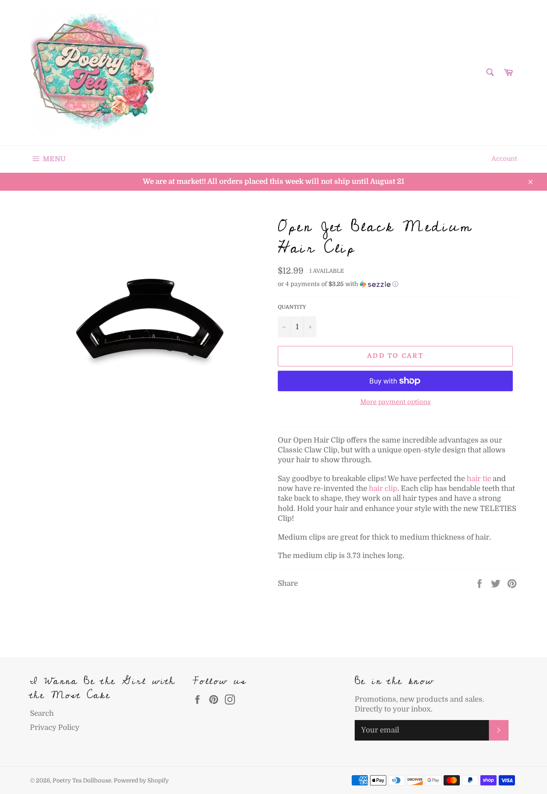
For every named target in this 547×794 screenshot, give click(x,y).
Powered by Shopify (141, 780)
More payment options (395, 402)
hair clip (383, 488)
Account (504, 158)
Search (42, 713)
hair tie (479, 479)
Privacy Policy (54, 727)
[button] (397, 284)
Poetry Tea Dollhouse (82, 780)
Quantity (292, 307)
